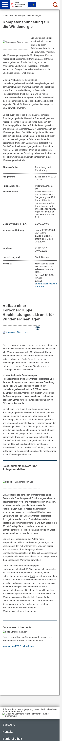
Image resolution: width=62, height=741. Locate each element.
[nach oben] (54, 735)
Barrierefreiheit (12, 738)
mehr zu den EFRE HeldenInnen (18, 646)
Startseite (8, 724)
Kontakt (7, 731)
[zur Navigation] (5, 4)
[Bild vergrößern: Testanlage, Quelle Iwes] (21, 332)
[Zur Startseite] (36, 4)
